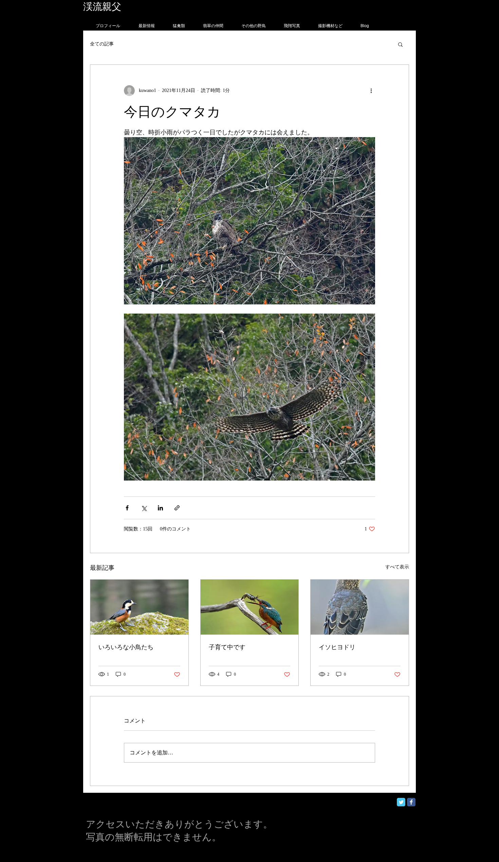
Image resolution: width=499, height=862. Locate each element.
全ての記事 (102, 43)
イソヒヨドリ (337, 647)
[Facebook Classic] (411, 802)
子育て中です (227, 647)
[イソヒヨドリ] (360, 607)
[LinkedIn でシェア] (160, 508)
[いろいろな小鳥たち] (139, 607)
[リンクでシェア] (177, 508)
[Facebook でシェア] (127, 508)
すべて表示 (397, 566)
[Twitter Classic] (401, 802)
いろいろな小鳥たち (125, 647)
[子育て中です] (250, 607)
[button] (400, 44)
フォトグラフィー (160, 6)
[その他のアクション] (371, 91)
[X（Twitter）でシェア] (144, 508)
